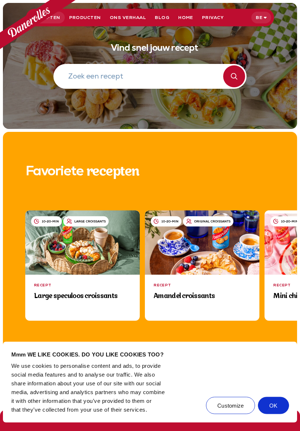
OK (273, 406)
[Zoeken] (234, 76)
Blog (162, 17)
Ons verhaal (128, 17)
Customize (230, 406)
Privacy (213, 17)
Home (185, 17)
